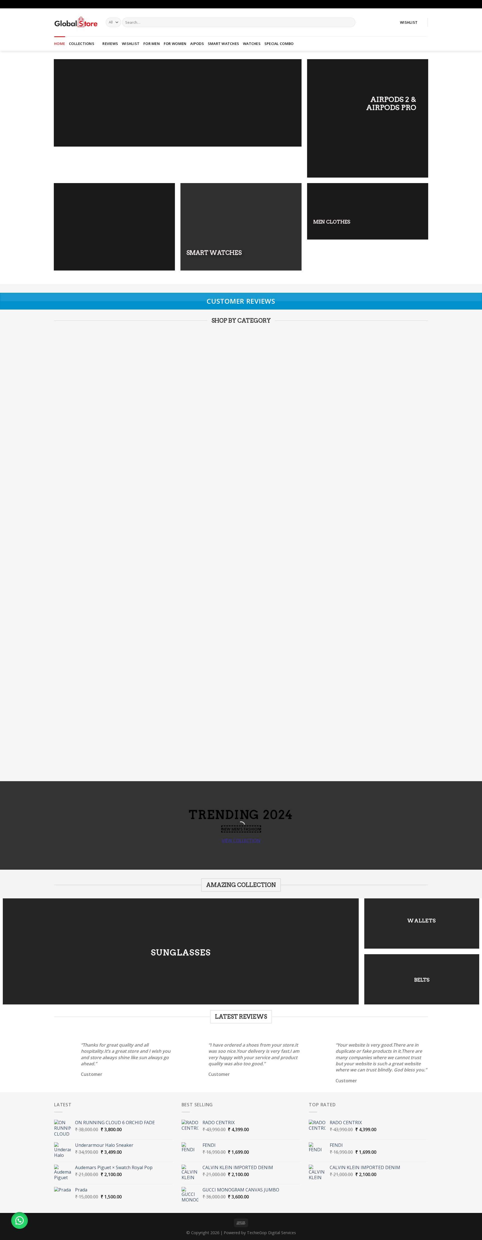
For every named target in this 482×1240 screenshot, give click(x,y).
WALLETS (421, 920)
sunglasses (181, 952)
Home (59, 43)
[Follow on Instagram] (425, 4)
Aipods (197, 43)
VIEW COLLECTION (241, 840)
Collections (81, 43)
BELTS (422, 979)
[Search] (350, 22)
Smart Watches (223, 43)
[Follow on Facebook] (419, 4)
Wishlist (130, 43)
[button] (19, 1220)
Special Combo (278, 43)
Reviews (110, 43)
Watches (252, 43)
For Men (151, 43)
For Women (175, 43)
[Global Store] (75, 22)
